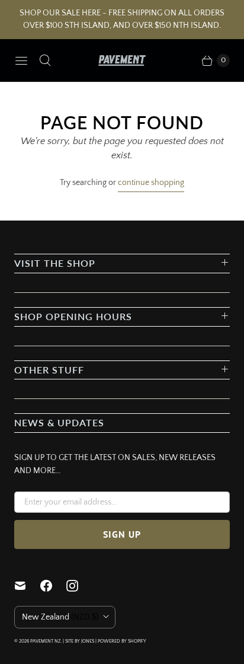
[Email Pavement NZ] (27, 586)
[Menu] (21, 60)
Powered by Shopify (122, 641)
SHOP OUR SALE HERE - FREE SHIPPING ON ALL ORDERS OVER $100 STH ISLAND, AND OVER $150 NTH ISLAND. (122, 19)
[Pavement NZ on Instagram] (79, 586)
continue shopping (151, 182)
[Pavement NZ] (122, 60)
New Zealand (60, 617)
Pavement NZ (45, 641)
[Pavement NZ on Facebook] (53, 586)
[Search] (45, 60)
